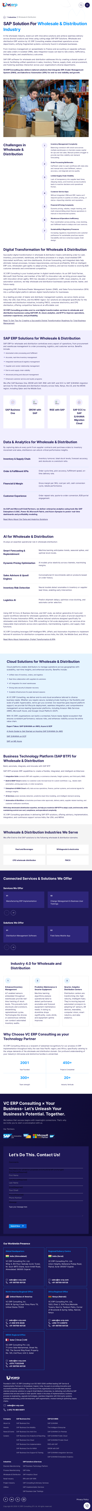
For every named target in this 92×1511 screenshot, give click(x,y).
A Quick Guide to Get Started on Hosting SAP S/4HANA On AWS (35, 731)
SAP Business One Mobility (26, 1427)
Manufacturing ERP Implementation (21, 901)
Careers (6, 1436)
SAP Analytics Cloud (30, 1474)
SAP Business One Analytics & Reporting (30, 1436)
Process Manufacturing (11, 1470)
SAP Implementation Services (33, 1487)
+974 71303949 (16, 1363)
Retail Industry (8, 1479)
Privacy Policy (83, 1499)
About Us (6, 1423)
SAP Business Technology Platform (35, 1466)
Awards (6, 1427)
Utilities (6, 1487)
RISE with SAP (53, 1444)
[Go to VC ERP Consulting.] (4, 17)
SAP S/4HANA (53, 1423)
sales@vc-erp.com (17, 1279)
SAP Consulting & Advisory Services (36, 1483)
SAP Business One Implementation (28, 1444)
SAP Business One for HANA (26, 1448)
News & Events (8, 1432)
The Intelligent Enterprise (56, 1427)
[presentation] (6, 912)
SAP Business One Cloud (25, 1440)
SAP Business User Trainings (33, 1491)
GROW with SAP (53, 1448)
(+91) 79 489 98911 (16, 1409)
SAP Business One (23, 1423)
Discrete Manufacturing (11, 1466)
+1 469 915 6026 (17, 1323)
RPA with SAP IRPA (29, 1479)
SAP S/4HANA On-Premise (57, 1432)
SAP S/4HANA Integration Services (60, 1452)
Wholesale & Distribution (12, 1474)
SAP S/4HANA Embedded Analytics (60, 1457)
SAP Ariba (26, 1470)
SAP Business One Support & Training (29, 1452)
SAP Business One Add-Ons (26, 1432)
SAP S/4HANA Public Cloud (57, 1436)
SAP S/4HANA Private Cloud (58, 1440)
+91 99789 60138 (17, 1282)
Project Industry (9, 1483)
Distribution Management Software (21, 935)
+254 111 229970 (59, 1323)
